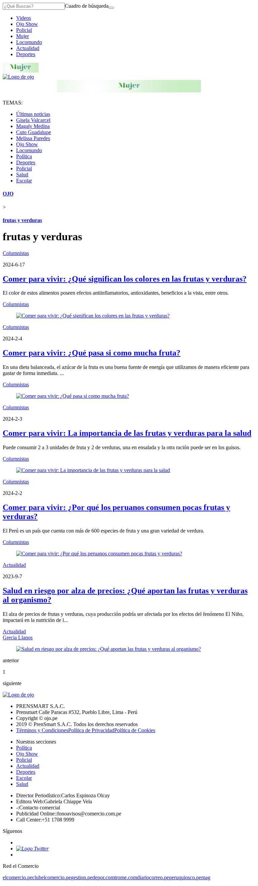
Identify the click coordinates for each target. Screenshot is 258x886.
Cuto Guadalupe (33, 132)
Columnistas (16, 253)
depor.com (103, 877)
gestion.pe (81, 877)
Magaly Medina (33, 126)
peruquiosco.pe (185, 877)
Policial (24, 30)
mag (205, 877)
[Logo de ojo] (18, 77)
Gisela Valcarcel (33, 120)
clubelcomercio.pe (51, 877)
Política (24, 156)
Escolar (24, 180)
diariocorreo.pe (153, 877)
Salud (22, 174)
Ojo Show (27, 24)
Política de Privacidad (91, 730)
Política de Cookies (134, 730)
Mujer (22, 36)
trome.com (126, 877)
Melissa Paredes (33, 138)
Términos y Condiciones (42, 730)
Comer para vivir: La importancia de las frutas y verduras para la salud (127, 433)
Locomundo (29, 42)
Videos (23, 18)
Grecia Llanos (18, 637)
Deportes (25, 54)
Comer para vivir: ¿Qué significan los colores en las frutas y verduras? (125, 279)
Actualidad (27, 48)
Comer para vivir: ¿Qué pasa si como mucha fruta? (91, 352)
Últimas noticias (33, 114)
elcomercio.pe (17, 877)
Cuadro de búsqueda (87, 6)
